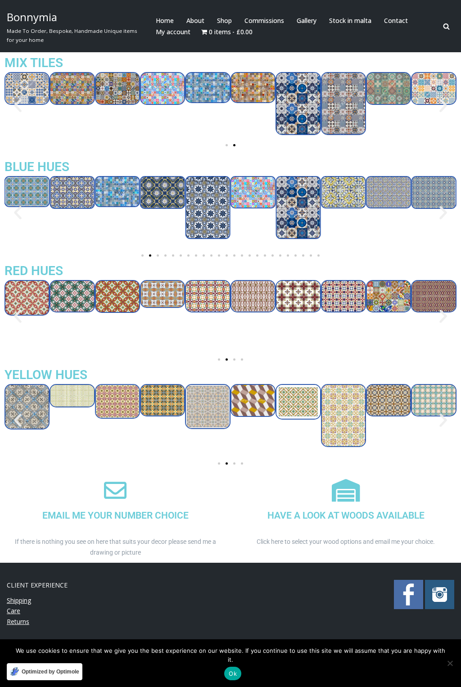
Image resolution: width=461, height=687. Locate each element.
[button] (18, 105)
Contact (396, 20)
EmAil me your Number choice (115, 515)
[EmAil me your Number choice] (115, 490)
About (195, 20)
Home (165, 20)
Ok (233, 673)
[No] (449, 663)
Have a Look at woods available (346, 515)
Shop (224, 20)
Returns (18, 621)
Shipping (19, 600)
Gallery (306, 20)
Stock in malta (350, 20)
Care (13, 610)
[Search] (446, 26)
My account (173, 31)
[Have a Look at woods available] (345, 490)
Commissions (264, 20)
